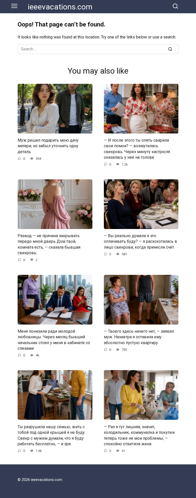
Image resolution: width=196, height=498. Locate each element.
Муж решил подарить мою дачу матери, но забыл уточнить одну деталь (48, 146)
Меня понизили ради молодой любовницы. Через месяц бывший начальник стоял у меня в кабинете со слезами (54, 340)
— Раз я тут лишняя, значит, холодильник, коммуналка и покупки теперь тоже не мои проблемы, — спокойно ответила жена (139, 435)
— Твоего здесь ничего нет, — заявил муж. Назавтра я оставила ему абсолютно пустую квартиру (139, 337)
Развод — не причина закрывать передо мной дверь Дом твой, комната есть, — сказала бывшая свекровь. (49, 244)
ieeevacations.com (60, 6)
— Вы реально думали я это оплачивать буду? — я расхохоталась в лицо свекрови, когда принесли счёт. (140, 241)
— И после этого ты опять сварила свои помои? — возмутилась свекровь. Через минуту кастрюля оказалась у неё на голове (137, 149)
